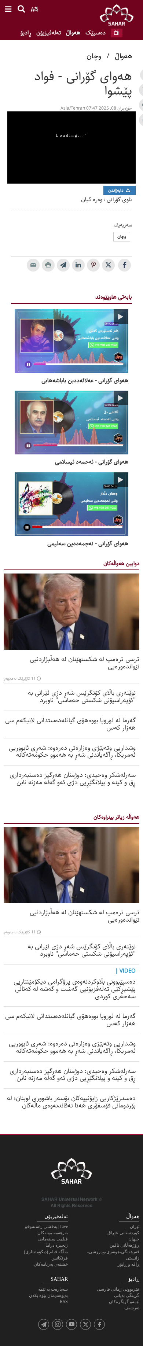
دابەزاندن (116, 190)
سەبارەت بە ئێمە (53, 1289)
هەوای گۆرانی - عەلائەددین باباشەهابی (84, 381)
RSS (64, 1301)
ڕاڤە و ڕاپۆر (128, 1264)
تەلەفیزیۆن (48, 32)
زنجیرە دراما (56, 1245)
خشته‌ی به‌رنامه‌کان (51, 1264)
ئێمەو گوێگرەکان (124, 1301)
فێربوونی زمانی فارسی (118, 1289)
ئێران (134, 1226)
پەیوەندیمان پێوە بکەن (48, 1295)
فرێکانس (59, 1258)
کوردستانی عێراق (123, 1232)
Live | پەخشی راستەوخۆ (46, 1226)
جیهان (133, 1239)
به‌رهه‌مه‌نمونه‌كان (52, 1232)
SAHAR (119, 16)
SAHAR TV (71, 1173)
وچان (94, 56)
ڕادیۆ (26, 32)
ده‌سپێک (95, 32)
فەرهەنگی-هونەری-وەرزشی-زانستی (113, 1255)
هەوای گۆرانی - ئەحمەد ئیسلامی (91, 462)
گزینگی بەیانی (126, 1295)
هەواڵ (73, 32)
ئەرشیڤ (131, 1307)
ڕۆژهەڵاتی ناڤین (124, 1245)
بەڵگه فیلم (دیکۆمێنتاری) (46, 1251)
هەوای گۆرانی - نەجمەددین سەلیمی (87, 544)
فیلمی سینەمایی (53, 1239)
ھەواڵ (123, 56)
